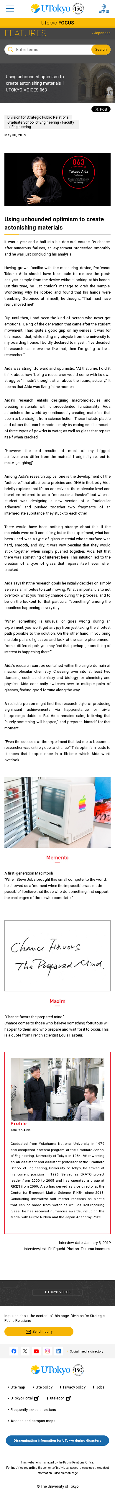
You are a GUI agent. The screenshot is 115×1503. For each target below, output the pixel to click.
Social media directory (86, 1351)
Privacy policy (74, 1387)
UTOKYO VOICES (57, 1292)
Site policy (44, 1387)
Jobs (100, 1387)
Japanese (102, 33)
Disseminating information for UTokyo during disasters (57, 1441)
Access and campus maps (33, 1421)
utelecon (57, 1398)
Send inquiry (42, 1332)
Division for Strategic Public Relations (38, 117)
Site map (18, 1387)
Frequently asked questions (33, 1410)
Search (101, 50)
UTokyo (57, 23)
